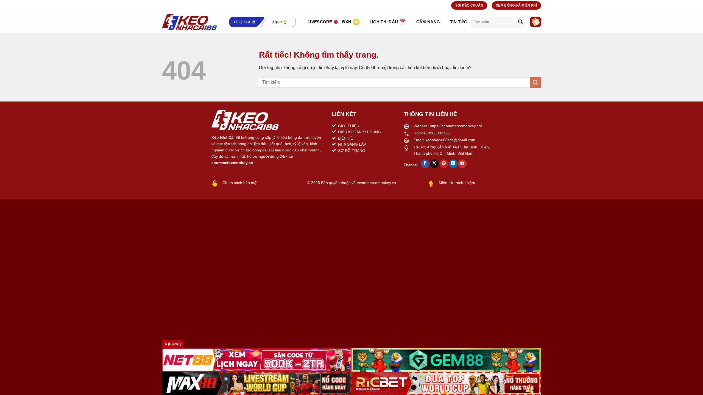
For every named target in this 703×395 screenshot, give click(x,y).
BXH (346, 21)
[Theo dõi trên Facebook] (425, 163)
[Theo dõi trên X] (434, 163)
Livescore (320, 21)
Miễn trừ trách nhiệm (457, 182)
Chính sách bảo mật (240, 182)
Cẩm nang (428, 21)
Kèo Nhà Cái (223, 137)
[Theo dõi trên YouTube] (462, 163)
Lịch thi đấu (384, 21)
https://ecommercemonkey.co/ (456, 126)
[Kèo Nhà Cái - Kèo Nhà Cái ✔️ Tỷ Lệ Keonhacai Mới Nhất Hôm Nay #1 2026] (189, 22)
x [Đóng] (173, 344)
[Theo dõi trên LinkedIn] (453, 163)
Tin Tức (458, 21)
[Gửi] (520, 22)
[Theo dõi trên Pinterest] (443, 163)
